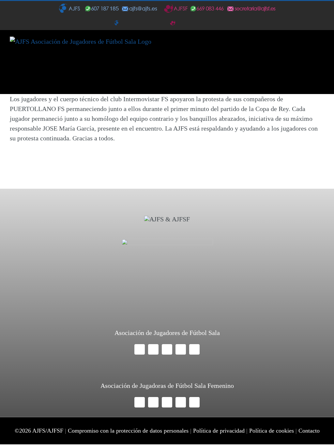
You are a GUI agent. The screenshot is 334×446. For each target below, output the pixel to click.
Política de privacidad (219, 430)
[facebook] (139, 349)
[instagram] (167, 349)
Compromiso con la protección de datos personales (128, 430)
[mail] (180, 349)
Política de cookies (271, 430)
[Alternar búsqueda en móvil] (309, 45)
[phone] (194, 349)
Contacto (309, 430)
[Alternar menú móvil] (321, 45)
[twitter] (153, 349)
